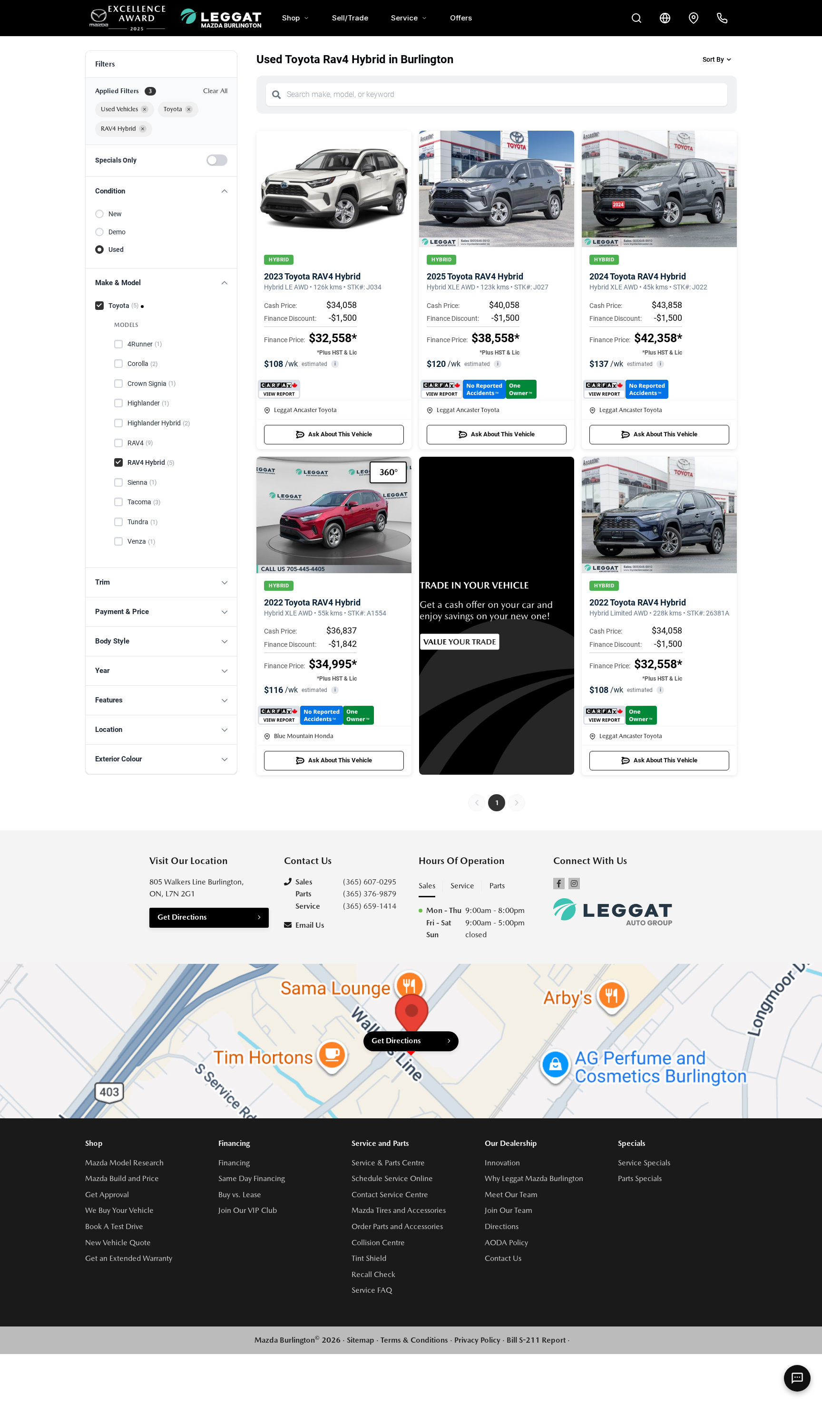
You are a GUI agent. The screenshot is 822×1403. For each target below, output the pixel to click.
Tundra (142, 522)
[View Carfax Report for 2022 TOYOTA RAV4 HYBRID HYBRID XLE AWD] (316, 715)
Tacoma (144, 502)
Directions (502, 1226)
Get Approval (107, 1194)
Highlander (148, 403)
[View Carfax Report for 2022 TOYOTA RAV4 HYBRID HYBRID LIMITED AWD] (620, 715)
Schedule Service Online (392, 1178)
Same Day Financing (251, 1178)
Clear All (215, 91)
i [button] (335, 364)
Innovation (502, 1162)
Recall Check (373, 1274)
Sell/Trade (350, 17)
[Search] (276, 95)
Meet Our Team (511, 1194)
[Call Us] (722, 18)
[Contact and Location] (693, 18)
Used (116, 249)
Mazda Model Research (124, 1162)
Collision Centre (378, 1242)
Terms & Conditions (414, 1340)
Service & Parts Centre (388, 1162)
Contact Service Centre (390, 1194)
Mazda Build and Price (122, 1178)
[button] (161, 191)
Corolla (142, 363)
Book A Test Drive (114, 1226)
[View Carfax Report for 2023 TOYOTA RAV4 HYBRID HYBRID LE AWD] (279, 389)
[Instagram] (574, 883)
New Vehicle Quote (118, 1242)
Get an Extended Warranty (128, 1258)
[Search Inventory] (636, 18)
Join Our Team (508, 1210)
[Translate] (665, 18)
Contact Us (503, 1258)
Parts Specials (640, 1178)
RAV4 (140, 443)
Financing (234, 1162)
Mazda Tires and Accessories (399, 1210)
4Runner (144, 344)
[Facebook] (559, 883)
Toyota (123, 305)
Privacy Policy (477, 1340)
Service (404, 17)
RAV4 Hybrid (151, 462)
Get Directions (182, 917)
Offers (461, 17)
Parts (497, 885)
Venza (141, 541)
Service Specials (644, 1162)
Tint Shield (369, 1258)
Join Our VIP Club (247, 1210)
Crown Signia (151, 383)
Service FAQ (372, 1290)
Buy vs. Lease (239, 1194)
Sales (427, 885)
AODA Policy (506, 1242)
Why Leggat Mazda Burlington (534, 1178)
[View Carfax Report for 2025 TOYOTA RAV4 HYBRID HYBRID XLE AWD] (479, 389)
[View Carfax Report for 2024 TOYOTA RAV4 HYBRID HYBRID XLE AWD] (625, 389)
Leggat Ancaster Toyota (305, 409)
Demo (117, 232)
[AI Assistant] (797, 1378)
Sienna (142, 482)
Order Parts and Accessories (397, 1226)
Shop (291, 17)
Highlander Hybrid (158, 423)
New (115, 214)
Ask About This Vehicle (340, 434)
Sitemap (360, 1340)
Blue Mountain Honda (303, 736)
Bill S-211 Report (536, 1340)
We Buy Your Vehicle (119, 1210)
